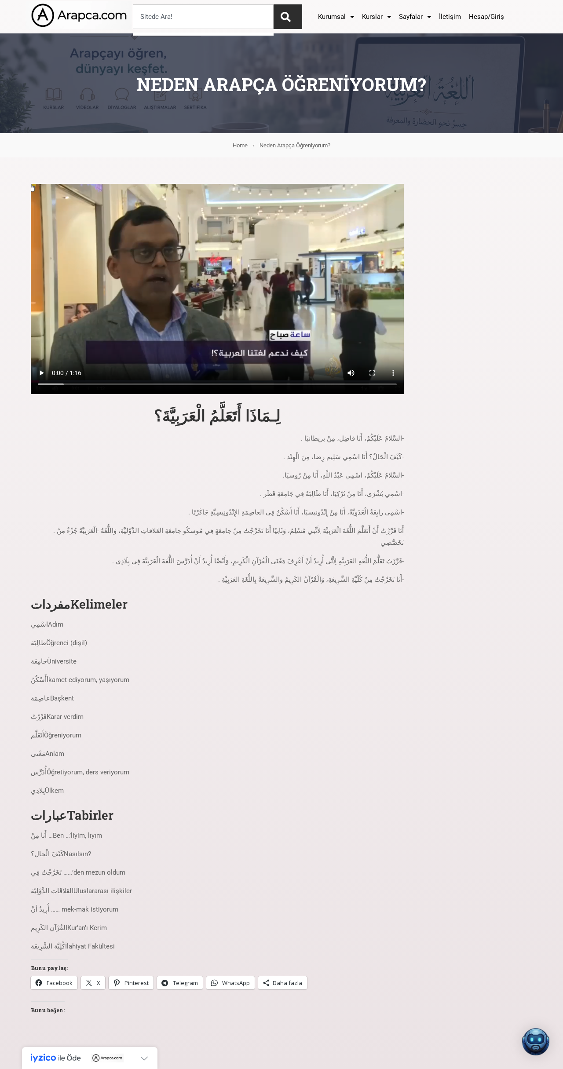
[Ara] (288, 16)
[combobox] (203, 16)
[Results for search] (203, 34)
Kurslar (372, 17)
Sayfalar (411, 17)
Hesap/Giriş (486, 17)
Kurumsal (332, 17)
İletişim (450, 17)
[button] (536, 1042)
